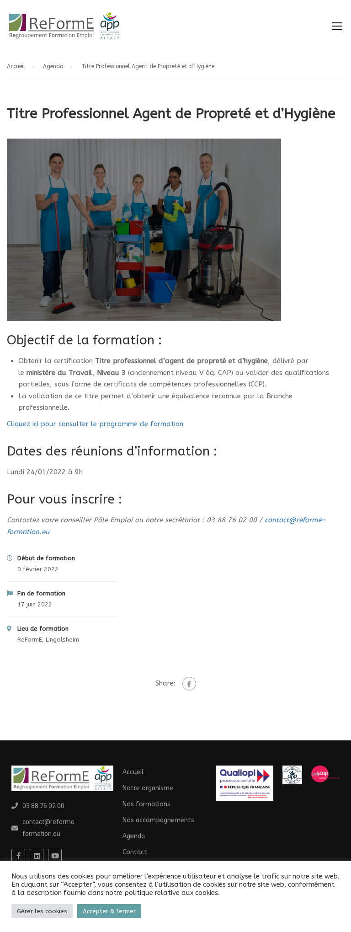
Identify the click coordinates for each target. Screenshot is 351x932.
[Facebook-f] (18, 855)
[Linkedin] (36, 855)
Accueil (16, 66)
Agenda (53, 66)
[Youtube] (55, 855)
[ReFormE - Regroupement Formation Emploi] (64, 30)
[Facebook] (189, 684)
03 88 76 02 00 (43, 805)
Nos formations (146, 804)
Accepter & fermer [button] (109, 911)
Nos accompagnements (158, 820)
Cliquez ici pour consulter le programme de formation (95, 424)
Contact (134, 852)
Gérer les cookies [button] (42, 911)
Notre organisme (147, 788)
